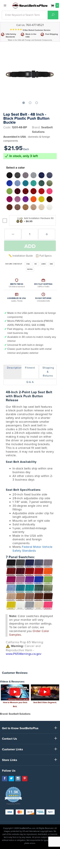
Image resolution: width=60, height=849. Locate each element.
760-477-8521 (35, 25)
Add (30, 246)
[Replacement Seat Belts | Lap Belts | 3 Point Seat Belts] (30, 5)
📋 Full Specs (44, 255)
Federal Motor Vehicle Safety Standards (32, 548)
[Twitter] (11, 778)
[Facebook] (4, 778)
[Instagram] (18, 778)
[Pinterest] (24, 778)
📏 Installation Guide (20, 255)
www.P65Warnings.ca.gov (23, 654)
